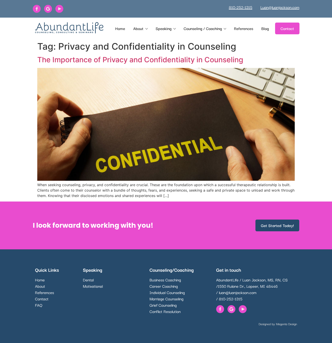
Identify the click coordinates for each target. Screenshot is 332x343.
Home (120, 28)
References (243, 28)
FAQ (38, 305)
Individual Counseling (167, 292)
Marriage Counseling (166, 299)
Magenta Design (286, 323)
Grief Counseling (163, 305)
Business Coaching (165, 280)
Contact (42, 299)
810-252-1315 (240, 7)
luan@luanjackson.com (237, 292)
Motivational (93, 286)
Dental (88, 280)
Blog (265, 28)
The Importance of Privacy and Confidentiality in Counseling (140, 59)
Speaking (163, 28)
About (138, 28)
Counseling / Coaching (203, 28)
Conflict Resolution (165, 311)
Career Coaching (164, 286)
